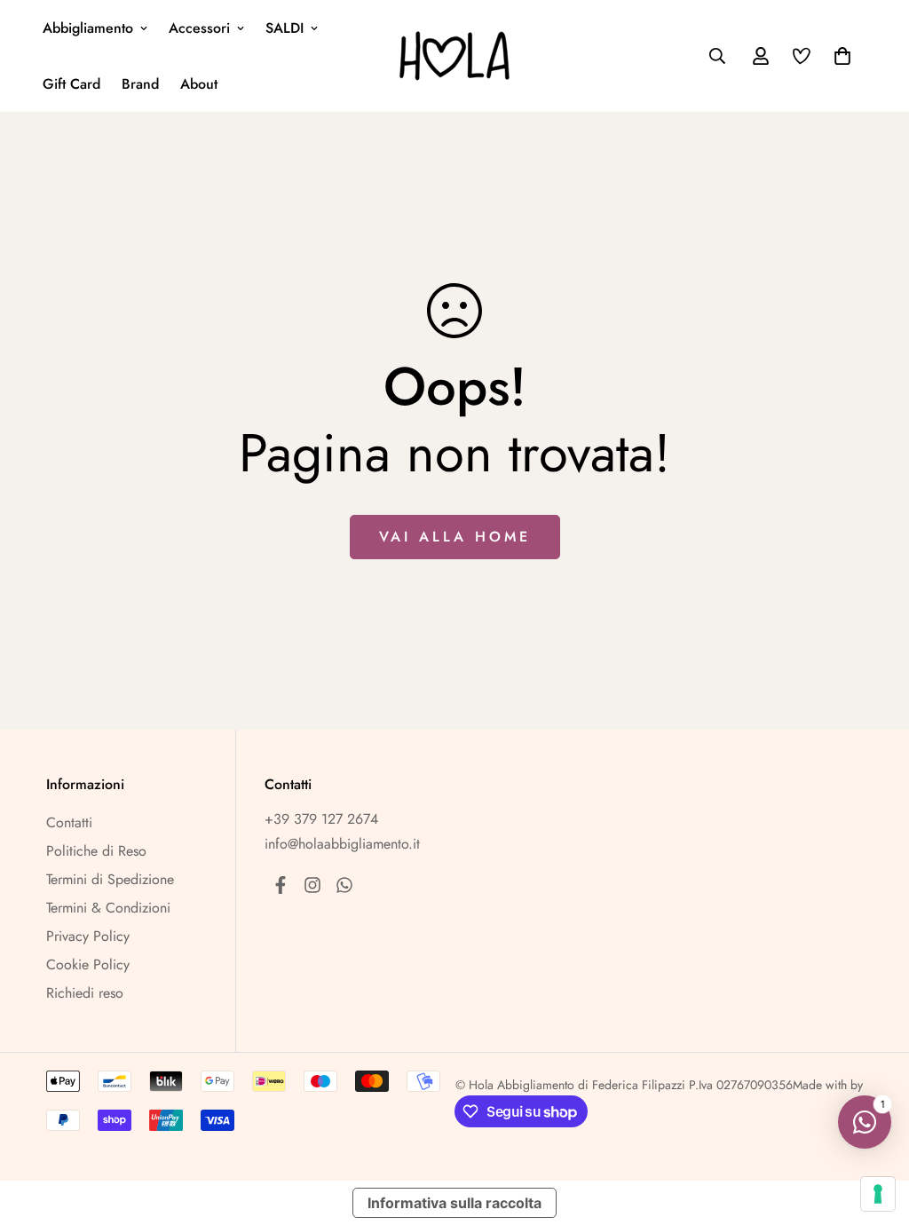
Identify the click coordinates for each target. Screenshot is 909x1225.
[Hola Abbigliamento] (455, 56)
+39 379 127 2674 (321, 819)
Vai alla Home (455, 536)
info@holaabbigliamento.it (342, 844)
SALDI (284, 28)
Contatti (69, 822)
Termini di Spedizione (110, 879)
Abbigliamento (88, 28)
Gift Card (71, 84)
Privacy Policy (88, 936)
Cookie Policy (88, 964)
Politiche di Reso (96, 851)
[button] (839, 56)
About (198, 84)
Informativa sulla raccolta (454, 1203)
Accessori (199, 28)
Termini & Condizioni (108, 907)
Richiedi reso (84, 993)
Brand (140, 84)
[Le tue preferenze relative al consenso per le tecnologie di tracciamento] (878, 1194)
